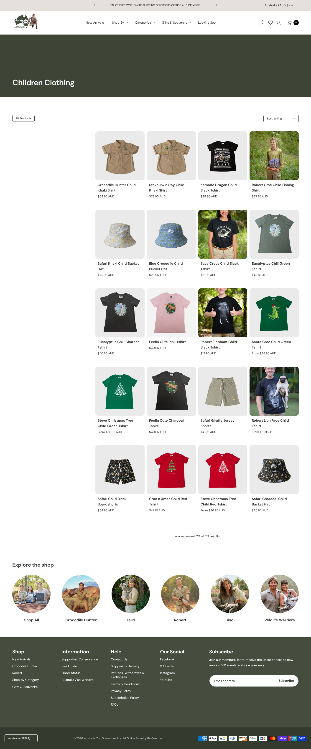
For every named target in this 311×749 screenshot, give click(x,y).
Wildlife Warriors (279, 619)
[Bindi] (230, 594)
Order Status (70, 673)
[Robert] (180, 594)
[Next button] (216, 5)
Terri (131, 619)
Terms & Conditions (125, 684)
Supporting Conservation (79, 659)
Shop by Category (25, 680)
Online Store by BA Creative (144, 738)
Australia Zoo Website (77, 680)
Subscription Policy (125, 698)
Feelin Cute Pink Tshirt (167, 342)
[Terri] (131, 594)
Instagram (167, 673)
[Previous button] (94, 5)
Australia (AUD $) (277, 5)
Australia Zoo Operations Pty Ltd (105, 738)
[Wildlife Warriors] (279, 594)
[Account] (279, 22)
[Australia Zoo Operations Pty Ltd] (26, 21)
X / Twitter (167, 666)
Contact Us (119, 659)
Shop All (31, 619)
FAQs (114, 704)
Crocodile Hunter (81, 619)
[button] (121, 22)
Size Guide (69, 666)
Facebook (167, 659)
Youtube (166, 680)
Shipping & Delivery (125, 666)
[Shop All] (31, 594)
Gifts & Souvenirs (25, 687)
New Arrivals (21, 659)
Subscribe (286, 681)
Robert (180, 619)
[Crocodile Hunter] (81, 594)
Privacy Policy (121, 691)
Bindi (230, 619)
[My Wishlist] (270, 22)
